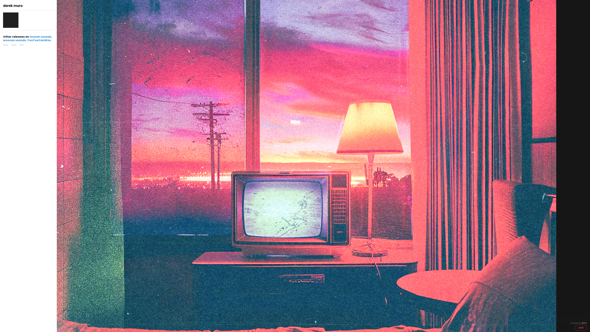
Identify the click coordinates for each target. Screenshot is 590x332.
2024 (5, 45)
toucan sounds (40, 37)
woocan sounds (14, 40)
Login (581, 327)
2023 (13, 45)
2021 (21, 45)
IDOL (584, 322)
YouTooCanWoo (39, 40)
